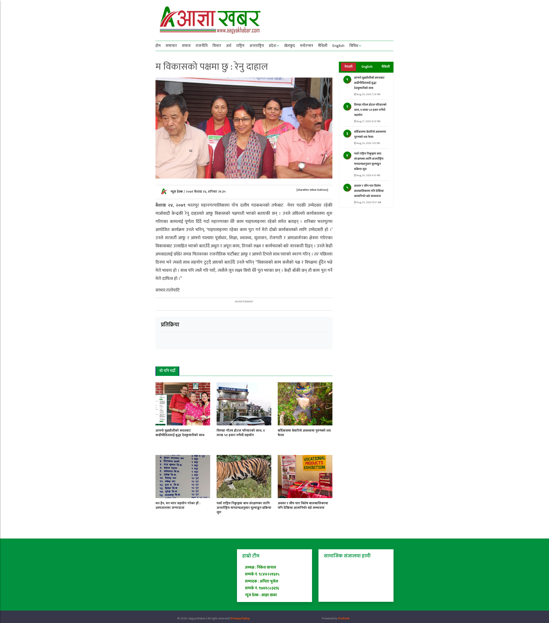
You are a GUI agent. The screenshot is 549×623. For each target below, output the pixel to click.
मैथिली (322, 46)
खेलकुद (289, 46)
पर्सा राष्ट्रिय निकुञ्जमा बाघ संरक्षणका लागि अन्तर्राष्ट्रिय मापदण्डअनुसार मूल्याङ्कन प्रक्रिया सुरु (368, 161)
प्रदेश (272, 46)
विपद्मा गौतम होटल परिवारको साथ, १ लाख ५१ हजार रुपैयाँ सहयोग (370, 109)
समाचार (171, 46)
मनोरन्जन (306, 46)
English (338, 46)
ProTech (343, 618)
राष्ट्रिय (240, 46)
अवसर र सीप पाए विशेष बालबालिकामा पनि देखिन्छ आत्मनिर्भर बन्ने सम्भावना (369, 190)
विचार (217, 46)
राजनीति (202, 46)
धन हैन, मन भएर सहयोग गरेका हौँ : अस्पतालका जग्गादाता (177, 505)
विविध (353, 46)
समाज (186, 46)
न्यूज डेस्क (177, 192)
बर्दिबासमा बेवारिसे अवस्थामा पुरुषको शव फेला (370, 134)
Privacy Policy (240, 618)
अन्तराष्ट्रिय (256, 46)
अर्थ (228, 46)
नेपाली (348, 67)
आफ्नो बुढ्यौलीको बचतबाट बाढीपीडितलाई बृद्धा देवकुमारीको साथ (369, 82)
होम (158, 46)
